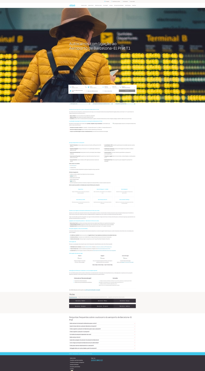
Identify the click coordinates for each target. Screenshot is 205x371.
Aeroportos (75, 353)
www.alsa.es (74, 165)
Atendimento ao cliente (116, 1)
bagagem (123, 262)
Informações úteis (73, 103)
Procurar (127, 90)
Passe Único (80, 189)
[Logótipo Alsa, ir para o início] (72, 5)
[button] (102, 323)
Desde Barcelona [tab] (73, 297)
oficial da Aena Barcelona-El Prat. (104, 248)
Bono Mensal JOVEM (80, 199)
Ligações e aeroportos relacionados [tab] (116, 297)
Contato (72, 368)
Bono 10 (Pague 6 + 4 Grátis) (102, 189)
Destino (91, 86)
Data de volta (114, 86)
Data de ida (106, 86)
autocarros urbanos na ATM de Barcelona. (104, 246)
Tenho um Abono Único (108, 91)
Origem (73, 86)
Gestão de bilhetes (74, 364)
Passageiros (123, 86)
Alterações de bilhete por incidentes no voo (101, 103)
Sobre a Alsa (73, 358)
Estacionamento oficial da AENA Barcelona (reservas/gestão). (104, 250)
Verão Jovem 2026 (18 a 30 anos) (92, 91)
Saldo (71, 181)
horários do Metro (88, 246)
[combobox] (77, 87)
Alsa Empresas (125, 1)
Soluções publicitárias (75, 366)
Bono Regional (124, 189)
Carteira (71, 175)
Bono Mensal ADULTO (102, 199)
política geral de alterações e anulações (92, 289)
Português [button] (107, 1)
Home (70, 353)
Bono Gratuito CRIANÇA (124, 199)
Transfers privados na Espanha (77, 362)
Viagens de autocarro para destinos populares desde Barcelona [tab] (92, 297)
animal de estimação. (130, 262)
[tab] (102, 323)
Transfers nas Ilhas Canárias (76, 360)
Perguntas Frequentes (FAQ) (121, 103)
